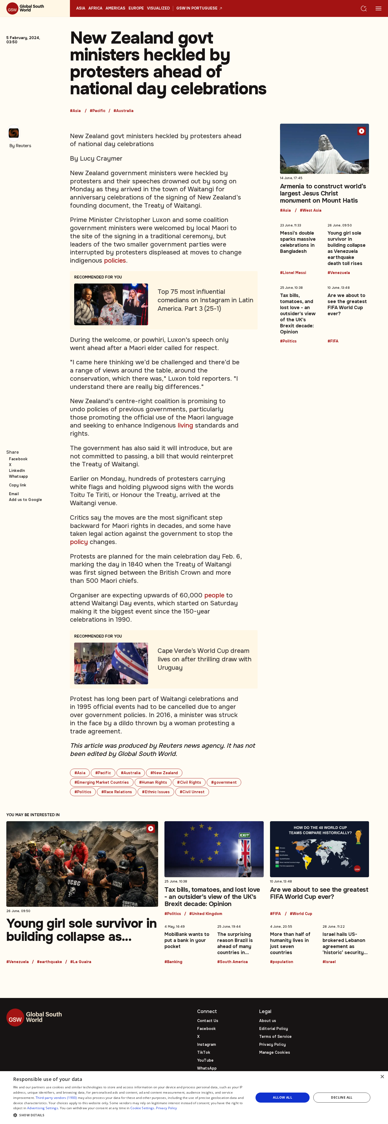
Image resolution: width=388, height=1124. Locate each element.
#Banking (173, 962)
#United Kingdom (205, 914)
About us (267, 1020)
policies (115, 260)
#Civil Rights (189, 782)
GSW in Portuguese (196, 8)
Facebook (18, 459)
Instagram (206, 1044)
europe (136, 8)
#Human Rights (153, 782)
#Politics (82, 791)
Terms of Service (275, 1036)
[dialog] (194, 1097)
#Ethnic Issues (156, 791)
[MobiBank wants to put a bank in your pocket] (187, 943)
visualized (158, 8)
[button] (130, 1115)
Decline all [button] (341, 1097)
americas (115, 8)
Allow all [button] (282, 1097)
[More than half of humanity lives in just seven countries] (293, 943)
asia (80, 8)
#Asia (75, 111)
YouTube (205, 1060)
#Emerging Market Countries (101, 782)
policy (79, 542)
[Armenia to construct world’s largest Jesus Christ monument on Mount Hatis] (324, 168)
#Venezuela (339, 273)
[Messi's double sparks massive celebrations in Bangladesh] (300, 248)
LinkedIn (17, 470)
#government (224, 782)
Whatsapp (18, 476)
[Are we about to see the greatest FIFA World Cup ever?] (348, 313)
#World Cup (301, 914)
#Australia (123, 111)
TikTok (203, 1052)
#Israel (329, 962)
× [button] (382, 1077)
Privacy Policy (272, 1044)
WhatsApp (207, 1068)
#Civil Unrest (192, 791)
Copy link (17, 485)
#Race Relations (116, 791)
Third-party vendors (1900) (56, 1097)
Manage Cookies (274, 1052)
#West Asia (310, 210)
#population (281, 962)
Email (14, 493)
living (185, 425)
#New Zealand (164, 772)
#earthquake (49, 962)
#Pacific (97, 111)
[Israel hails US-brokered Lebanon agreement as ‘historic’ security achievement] (346, 943)
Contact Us (207, 1020)
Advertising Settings (42, 1108)
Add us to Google (25, 499)
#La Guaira (80, 962)
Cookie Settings (142, 1108)
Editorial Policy (273, 1028)
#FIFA (333, 341)
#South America (232, 962)
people (214, 595)
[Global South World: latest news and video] (35, 8)
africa (95, 8)
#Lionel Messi (293, 273)
